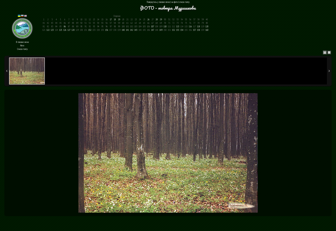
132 (89, 30)
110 (165, 26)
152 (173, 30)
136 (106, 30)
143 (135, 30)
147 (152, 30)
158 (198, 30)
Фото (22, 45)
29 (161, 19)
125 (60, 30)
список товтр (184, 2)
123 (52, 30)
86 (65, 26)
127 (68, 30)
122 (48, 30)
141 (127, 30)
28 (157, 19)
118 (198, 26)
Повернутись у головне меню (158, 2)
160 (206, 30)
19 (119, 19)
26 (148, 19)
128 (73, 30)
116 (190, 26)
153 (177, 30)
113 (177, 26)
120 (206, 26)
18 (115, 19)
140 (123, 30)
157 (194, 30)
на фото (174, 2)
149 (160, 30)
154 (181, 30)
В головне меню (22, 42)
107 (152, 26)
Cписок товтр (22, 49)
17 (111, 19)
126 (64, 30)
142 (131, 30)
